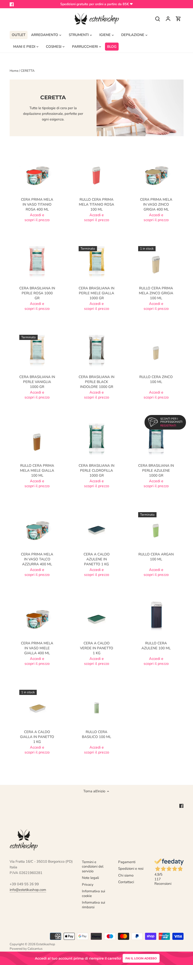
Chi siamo (125, 875)
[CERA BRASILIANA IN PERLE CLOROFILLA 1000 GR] (97, 441)
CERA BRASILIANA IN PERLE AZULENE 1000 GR (156, 470)
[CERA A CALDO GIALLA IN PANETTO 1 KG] (37, 708)
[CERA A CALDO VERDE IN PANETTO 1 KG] (97, 619)
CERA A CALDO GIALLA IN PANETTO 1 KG (37, 737)
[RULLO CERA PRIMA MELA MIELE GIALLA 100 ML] (37, 441)
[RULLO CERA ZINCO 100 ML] (156, 353)
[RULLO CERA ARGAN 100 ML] (156, 530)
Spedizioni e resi (130, 868)
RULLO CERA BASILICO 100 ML (96, 734)
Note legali (90, 877)
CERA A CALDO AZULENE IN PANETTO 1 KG (97, 559)
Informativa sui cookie (93, 893)
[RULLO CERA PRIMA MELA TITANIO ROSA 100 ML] (97, 175)
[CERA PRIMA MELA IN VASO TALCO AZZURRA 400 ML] (37, 530)
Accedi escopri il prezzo (37, 218)
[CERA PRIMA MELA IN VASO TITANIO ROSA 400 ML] (37, 175)
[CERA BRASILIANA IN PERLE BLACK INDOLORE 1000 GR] (97, 353)
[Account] (168, 18)
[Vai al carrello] (178, 18)
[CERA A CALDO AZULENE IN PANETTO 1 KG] (97, 530)
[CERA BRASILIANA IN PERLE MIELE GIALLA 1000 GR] (97, 264)
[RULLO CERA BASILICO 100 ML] (97, 708)
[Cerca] (158, 18)
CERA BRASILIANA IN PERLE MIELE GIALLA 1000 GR (96, 293)
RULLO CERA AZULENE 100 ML (156, 645)
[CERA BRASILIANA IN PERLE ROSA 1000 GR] (37, 264)
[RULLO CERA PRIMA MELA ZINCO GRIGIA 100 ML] (156, 264)
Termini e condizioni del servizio (92, 866)
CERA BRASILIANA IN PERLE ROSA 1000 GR (37, 293)
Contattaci (126, 882)
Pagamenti (126, 862)
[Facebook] (12, 4)
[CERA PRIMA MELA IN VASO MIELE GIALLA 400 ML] (37, 619)
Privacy (87, 884)
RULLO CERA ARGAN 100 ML (156, 557)
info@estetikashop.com (28, 889)
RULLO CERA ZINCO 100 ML (156, 379)
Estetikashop (45, 944)
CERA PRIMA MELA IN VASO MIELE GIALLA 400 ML (37, 648)
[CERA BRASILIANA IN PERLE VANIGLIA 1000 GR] (37, 353)
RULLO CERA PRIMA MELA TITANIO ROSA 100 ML (96, 204)
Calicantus (35, 948)
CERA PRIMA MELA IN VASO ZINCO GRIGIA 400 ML (156, 204)
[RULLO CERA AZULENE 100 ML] (156, 619)
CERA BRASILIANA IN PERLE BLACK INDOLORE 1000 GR (96, 382)
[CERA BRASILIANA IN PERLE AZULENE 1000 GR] (156, 441)
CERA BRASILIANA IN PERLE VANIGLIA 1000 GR (37, 382)
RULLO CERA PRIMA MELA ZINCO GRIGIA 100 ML (156, 293)
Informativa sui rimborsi (93, 904)
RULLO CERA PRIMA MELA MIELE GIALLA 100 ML (37, 470)
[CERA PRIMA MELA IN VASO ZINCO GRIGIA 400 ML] (156, 175)
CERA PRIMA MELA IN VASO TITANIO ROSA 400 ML (37, 204)
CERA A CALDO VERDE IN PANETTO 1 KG (96, 648)
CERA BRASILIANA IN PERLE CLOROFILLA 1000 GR (96, 470)
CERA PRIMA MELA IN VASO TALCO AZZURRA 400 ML (37, 559)
